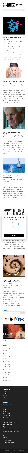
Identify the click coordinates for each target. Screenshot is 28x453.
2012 (7, 369)
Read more (6, 341)
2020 (7, 350)
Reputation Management (9, 426)
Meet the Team (7, 440)
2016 (7, 359)
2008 (7, 380)
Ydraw (22, 451)
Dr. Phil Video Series (8, 429)
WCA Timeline (6, 411)
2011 (7, 372)
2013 (7, 367)
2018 (7, 353)
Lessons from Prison (8, 442)
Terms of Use (6, 415)
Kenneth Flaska (8, 41)
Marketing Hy (8, 451)
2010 (7, 375)
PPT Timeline (6, 413)
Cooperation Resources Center (11, 431)
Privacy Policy (6, 417)
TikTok (4, 391)
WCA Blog (5, 438)
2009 (7, 377)
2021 (7, 348)
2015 (7, 361)
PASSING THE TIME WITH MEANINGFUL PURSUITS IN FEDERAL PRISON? (11, 282)
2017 (7, 356)
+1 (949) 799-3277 (8, 404)
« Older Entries (7, 310)
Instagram (5, 397)
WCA (4, 409)
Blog (20, 41)
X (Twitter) (5, 393)
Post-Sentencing (7, 424)
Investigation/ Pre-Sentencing (10, 422)
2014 (7, 364)
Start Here (5, 435)
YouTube (5, 395)
